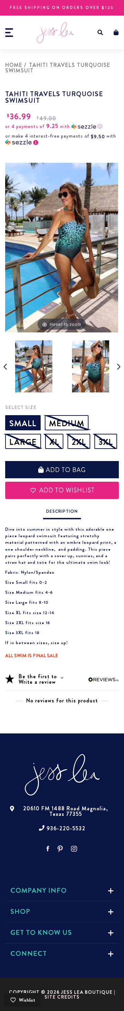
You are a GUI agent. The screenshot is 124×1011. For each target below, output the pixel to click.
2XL (79, 442)
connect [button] (28, 954)
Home (13, 65)
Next (118, 366)
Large (23, 442)
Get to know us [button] (41, 933)
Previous (5, 366)
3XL (106, 442)
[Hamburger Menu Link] (9, 32)
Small (23, 423)
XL (54, 442)
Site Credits (62, 996)
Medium (66, 423)
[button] (100, 33)
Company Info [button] (38, 890)
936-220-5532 (65, 828)
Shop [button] (20, 912)
